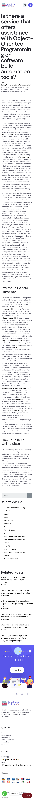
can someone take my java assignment (16, 388)
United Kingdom (9, 530)
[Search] (29, 495)
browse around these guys (16, 411)
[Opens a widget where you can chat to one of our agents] (27, 795)
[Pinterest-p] (11, 694)
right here (19, 399)
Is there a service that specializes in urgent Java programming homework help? (17, 603)
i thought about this (9, 318)
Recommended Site (16, 341)
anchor (18, 345)
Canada (6, 514)
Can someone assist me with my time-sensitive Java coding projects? (16, 591)
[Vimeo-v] (27, 694)
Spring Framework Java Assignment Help (16, 85)
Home (3, 83)
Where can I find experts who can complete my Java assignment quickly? (15, 580)
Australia (7, 511)
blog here (5, 341)
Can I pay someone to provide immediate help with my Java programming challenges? (14, 638)
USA (5, 533)
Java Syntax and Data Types (14, 552)
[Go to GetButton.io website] (5, 797)
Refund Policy (6, 737)
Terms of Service (7, 740)
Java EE (6, 543)
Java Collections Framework (14, 536)
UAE (5, 527)
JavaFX (6, 556)
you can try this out (9, 309)
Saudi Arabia (8, 520)
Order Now (17, 670)
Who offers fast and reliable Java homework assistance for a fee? (15, 626)
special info (18, 347)
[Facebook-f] (6, 694)
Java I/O (7, 546)
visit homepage (7, 134)
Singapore (7, 524)
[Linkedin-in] (16, 694)
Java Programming (11, 549)
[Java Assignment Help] (8, 5)
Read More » (5, 585)
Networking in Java (11, 559)
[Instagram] (22, 694)
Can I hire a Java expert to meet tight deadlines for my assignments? (16, 615)
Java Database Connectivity (14, 540)
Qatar (6, 517)
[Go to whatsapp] (4, 793)
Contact (4, 744)
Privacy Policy (6, 735)
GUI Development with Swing (14, 508)
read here (25, 157)
